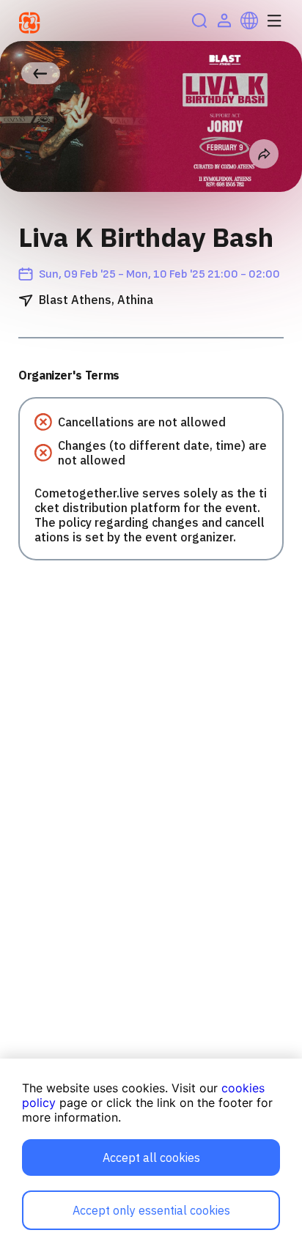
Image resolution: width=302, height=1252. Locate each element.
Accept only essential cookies (151, 1210)
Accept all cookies (151, 1157)
